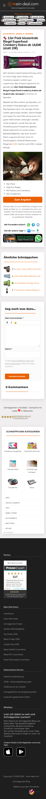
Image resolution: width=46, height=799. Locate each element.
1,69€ (15, 144)
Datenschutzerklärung (14, 676)
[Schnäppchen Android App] (38, 230)
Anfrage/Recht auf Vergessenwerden (20, 692)
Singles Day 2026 (11, 644)
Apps (7, 508)
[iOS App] (29, 230)
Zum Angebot (22, 199)
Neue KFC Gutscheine (13, 654)
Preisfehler (8, 728)
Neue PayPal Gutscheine (15, 649)
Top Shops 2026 (11, 634)
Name (8, 349)
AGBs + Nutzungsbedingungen (17, 682)
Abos (7, 498)
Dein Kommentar (14, 318)
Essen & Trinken (24, 34)
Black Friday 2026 (12, 639)
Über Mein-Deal (11, 619)
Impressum (9, 613)
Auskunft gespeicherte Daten (17, 697)
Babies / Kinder (11, 513)
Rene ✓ (5, 52)
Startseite (9, 34)
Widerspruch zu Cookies (14, 687)
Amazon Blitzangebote (14, 629)
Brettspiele (10, 523)
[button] (7, 323)
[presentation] (7, 323)
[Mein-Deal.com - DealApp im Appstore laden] (10, 751)
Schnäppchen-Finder (13, 624)
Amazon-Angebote (13, 503)
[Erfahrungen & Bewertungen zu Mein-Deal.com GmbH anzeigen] (15, 579)
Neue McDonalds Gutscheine (17, 660)
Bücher (8, 528)
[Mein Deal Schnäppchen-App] (22, 751)
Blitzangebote (11, 518)
